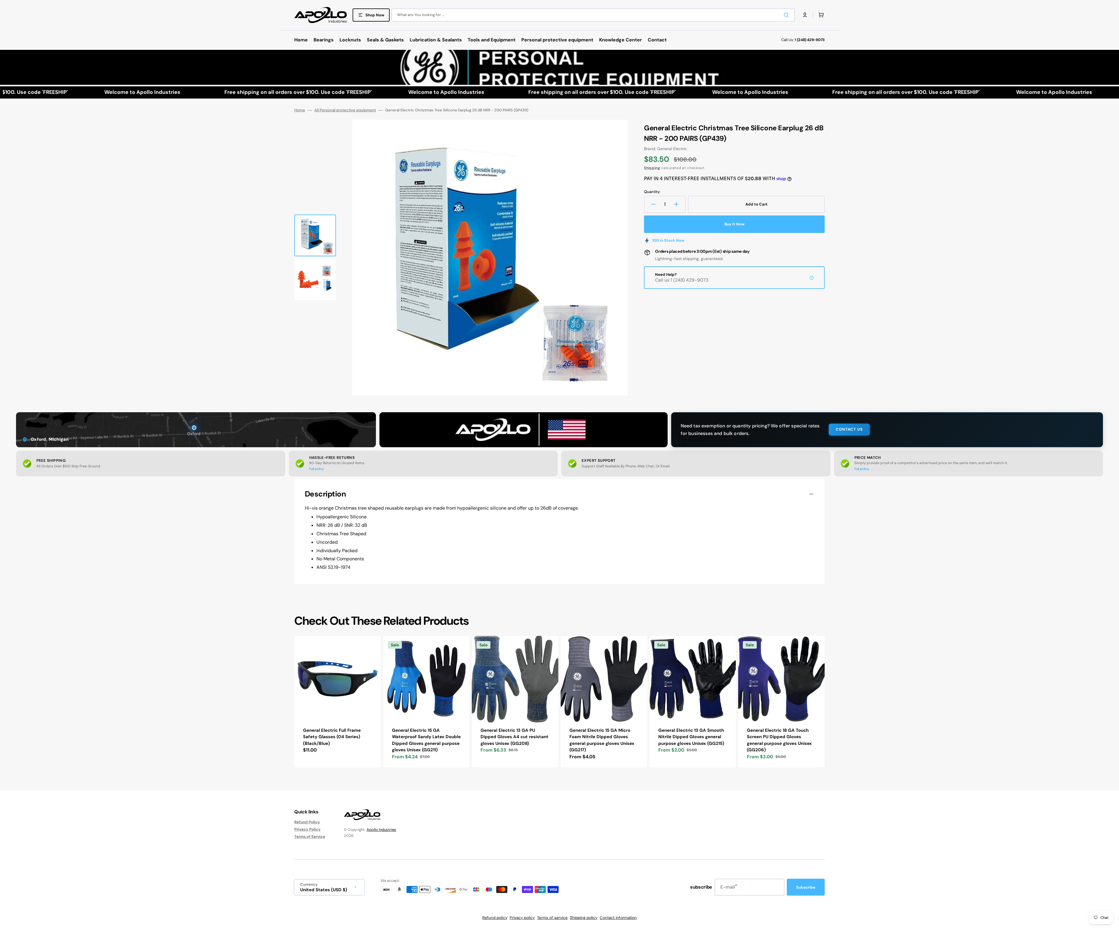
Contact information (618, 917)
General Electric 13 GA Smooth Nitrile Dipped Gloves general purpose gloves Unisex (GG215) (691, 736)
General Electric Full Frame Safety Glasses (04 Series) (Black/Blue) (332, 736)
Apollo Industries (381, 829)
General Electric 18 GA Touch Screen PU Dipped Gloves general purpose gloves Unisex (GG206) (779, 740)
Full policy (316, 469)
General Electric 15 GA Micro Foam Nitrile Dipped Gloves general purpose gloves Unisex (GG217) (601, 740)
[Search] (787, 14)
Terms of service (552, 917)
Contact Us (849, 429)
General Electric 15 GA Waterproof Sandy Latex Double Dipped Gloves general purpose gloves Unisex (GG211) (426, 740)
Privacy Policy (307, 829)
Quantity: (652, 191)
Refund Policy (307, 822)
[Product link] (337, 701)
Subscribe (805, 887)
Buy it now (734, 224)
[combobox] (593, 15)
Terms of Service (309, 836)
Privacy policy (522, 917)
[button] (804, 14)
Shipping (652, 168)
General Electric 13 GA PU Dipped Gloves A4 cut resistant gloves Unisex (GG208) (514, 736)
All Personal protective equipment (345, 110)
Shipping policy (583, 917)
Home (299, 110)
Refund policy (494, 917)
